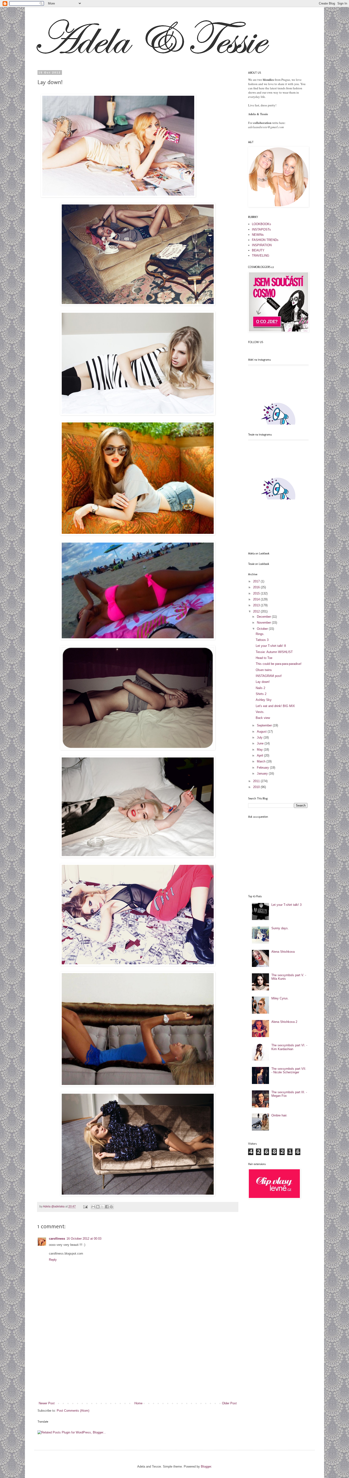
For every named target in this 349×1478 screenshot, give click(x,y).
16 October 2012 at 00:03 (83, 1238)
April (260, 755)
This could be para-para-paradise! (279, 664)
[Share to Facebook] (106, 1206)
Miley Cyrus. (280, 998)
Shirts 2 (261, 694)
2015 (257, 593)
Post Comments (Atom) (73, 1410)
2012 (257, 611)
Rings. (260, 634)
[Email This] (93, 1206)
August (262, 731)
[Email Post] (85, 1206)
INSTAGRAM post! (269, 676)
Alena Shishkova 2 (284, 1022)
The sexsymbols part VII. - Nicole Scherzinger (288, 1070)
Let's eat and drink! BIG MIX (275, 706)
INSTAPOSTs (261, 229)
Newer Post (47, 1403)
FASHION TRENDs (265, 240)
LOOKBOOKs (261, 224)
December (264, 616)
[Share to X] (102, 1206)
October (263, 628)
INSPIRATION (262, 245)
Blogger (206, 1466)
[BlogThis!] (97, 1206)
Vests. (260, 712)
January (263, 773)
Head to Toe (264, 658)
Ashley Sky (264, 700)
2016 (257, 587)
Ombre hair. (279, 1115)
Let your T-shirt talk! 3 (286, 905)
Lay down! (263, 682)
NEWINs (258, 234)
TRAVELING (260, 255)
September (265, 725)
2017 (257, 581)
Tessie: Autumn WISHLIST (274, 652)
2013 (257, 605)
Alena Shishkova (283, 951)
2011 (257, 781)
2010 (257, 787)
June (260, 743)
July (260, 737)
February (263, 767)
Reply (53, 1259)
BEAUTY (258, 250)
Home (138, 1403)
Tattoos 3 (262, 640)
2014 (257, 599)
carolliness (57, 1238)
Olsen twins (264, 670)
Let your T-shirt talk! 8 (271, 646)
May (260, 749)
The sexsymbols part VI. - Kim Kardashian (289, 1047)
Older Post (229, 1403)
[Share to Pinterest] (111, 1206)
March (261, 761)
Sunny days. (280, 928)
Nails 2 (260, 688)
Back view (263, 718)
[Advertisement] (137, 1365)
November (264, 622)
